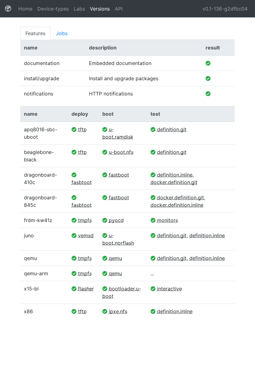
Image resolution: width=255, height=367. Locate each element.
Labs (79, 9)
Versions (100, 9)
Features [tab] (35, 33)
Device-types (53, 9)
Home (26, 8)
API (119, 9)
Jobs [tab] (61, 33)
